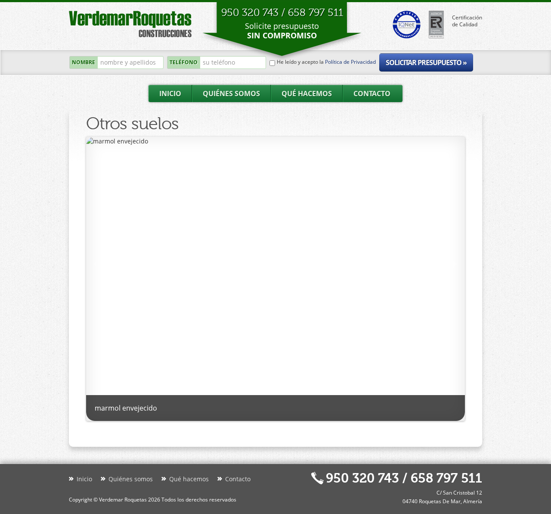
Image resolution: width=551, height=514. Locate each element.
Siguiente (97, 264)
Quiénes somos (130, 479)
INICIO (170, 93)
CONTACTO (371, 93)
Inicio (84, 479)
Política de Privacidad (350, 61)
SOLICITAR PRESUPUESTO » (426, 62)
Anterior (453, 264)
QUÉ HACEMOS (307, 93)
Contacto (238, 479)
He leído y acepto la (326, 62)
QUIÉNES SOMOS (231, 93)
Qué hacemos (189, 479)
